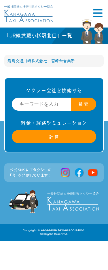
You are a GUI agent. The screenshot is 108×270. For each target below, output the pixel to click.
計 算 (54, 137)
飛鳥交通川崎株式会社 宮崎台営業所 (41, 60)
